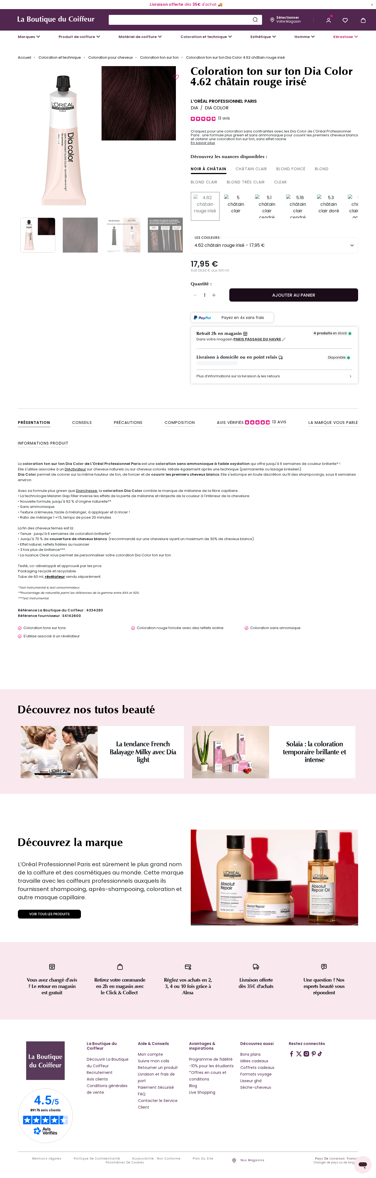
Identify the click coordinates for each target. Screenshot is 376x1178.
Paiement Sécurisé (156, 1087)
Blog (193, 1085)
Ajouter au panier (293, 295)
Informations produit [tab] (43, 443)
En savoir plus (203, 143)
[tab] (252, 422)
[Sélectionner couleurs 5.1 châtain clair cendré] (267, 206)
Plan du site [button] (203, 1159)
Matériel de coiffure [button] (138, 36)
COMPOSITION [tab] (180, 422)
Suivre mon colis (153, 1061)
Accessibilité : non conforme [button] (156, 1159)
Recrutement (100, 1072)
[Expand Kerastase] (356, 36)
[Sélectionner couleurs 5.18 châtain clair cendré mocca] (298, 206)
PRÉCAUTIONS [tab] (128, 422)
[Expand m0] (38, 36)
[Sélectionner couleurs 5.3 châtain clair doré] (328, 206)
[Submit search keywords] (255, 19)
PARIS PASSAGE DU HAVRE (257, 339)
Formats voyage (256, 1074)
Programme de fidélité (211, 1059)
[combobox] (185, 20)
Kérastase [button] (343, 36)
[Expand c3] (98, 36)
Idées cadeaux (254, 1061)
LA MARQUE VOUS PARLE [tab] (333, 422)
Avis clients (97, 1079)
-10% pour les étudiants (211, 1066)
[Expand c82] (274, 36)
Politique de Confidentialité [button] (97, 1159)
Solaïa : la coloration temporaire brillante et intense (314, 752)
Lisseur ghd (250, 1081)
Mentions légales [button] (47, 1159)
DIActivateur (75, 469)
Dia (194, 108)
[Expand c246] (313, 36)
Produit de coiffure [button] (77, 36)
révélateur (55, 576)
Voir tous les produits (49, 914)
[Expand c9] (160, 36)
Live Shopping (202, 1092)
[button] (328, 20)
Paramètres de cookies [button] (125, 1163)
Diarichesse (86, 490)
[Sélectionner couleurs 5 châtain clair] (236, 206)
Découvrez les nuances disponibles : (229, 156)
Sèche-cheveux (255, 1087)
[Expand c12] (230, 36)
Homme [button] (302, 36)
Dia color (216, 108)
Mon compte (150, 1054)
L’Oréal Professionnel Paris (224, 101)
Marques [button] (26, 36)
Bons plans (250, 1054)
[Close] (372, 4)
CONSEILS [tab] (82, 422)
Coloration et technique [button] (204, 36)
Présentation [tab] (34, 422)
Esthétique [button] (260, 36)
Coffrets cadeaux (257, 1067)
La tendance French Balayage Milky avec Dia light (143, 752)
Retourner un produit (158, 1067)
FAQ (142, 1094)
